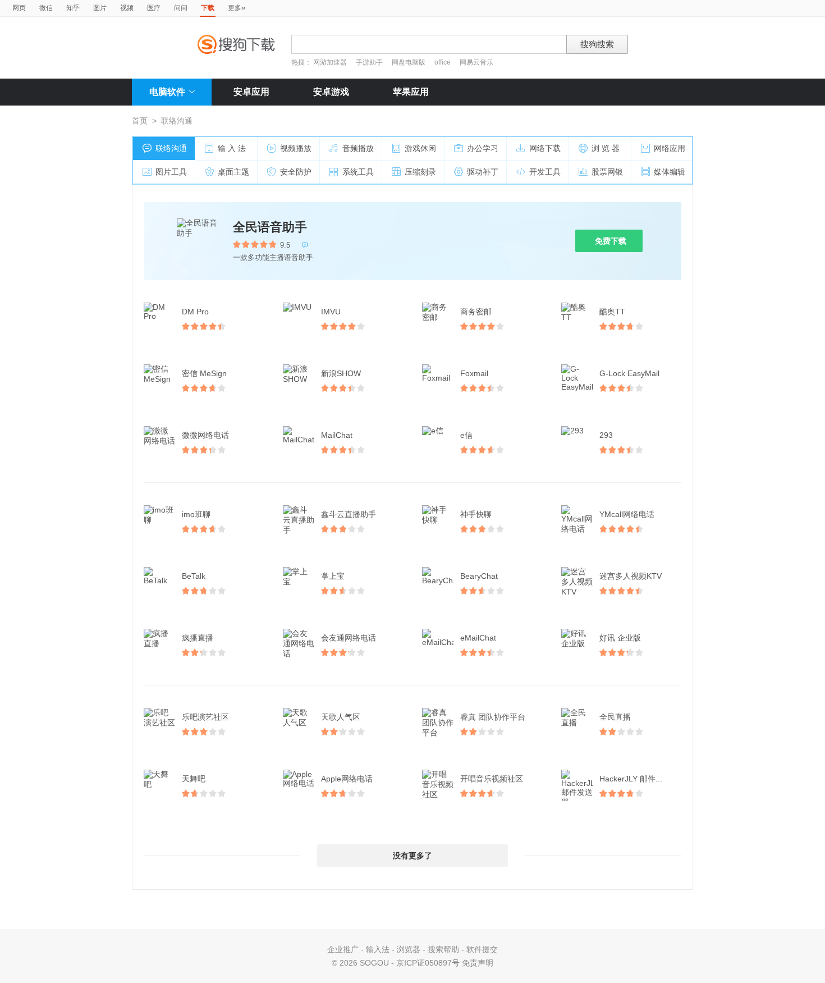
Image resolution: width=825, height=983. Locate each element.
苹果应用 (411, 92)
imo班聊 (196, 514)
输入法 (377, 949)
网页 (19, 8)
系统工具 (358, 171)
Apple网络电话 (347, 778)
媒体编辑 (669, 171)
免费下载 (610, 240)
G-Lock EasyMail (629, 373)
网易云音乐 (476, 62)
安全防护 (295, 171)
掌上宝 (333, 575)
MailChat (336, 435)
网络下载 (545, 148)
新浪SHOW (341, 373)
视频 (127, 8)
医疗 (154, 8)
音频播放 (358, 148)
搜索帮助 (443, 949)
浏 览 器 (606, 148)
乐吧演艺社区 (205, 716)
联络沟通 (171, 148)
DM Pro (195, 311)
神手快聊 (476, 514)
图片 (100, 8)
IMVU (331, 311)
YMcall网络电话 (626, 514)
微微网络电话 (205, 435)
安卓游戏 (331, 92)
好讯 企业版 (620, 637)
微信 (46, 8)
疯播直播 (197, 637)
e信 (466, 435)
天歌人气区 (340, 716)
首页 (140, 120)
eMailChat (478, 637)
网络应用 (669, 148)
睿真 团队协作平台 (492, 716)
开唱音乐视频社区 (491, 778)
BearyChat (479, 575)
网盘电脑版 (408, 62)
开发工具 (545, 171)
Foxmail (474, 373)
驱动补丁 (482, 171)
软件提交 (482, 949)
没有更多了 (412, 855)
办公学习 (482, 148)
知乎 (73, 8)
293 (606, 435)
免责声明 (477, 962)
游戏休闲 (420, 148)
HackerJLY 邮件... (630, 778)
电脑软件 (167, 92)
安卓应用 (251, 92)
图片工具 (171, 171)
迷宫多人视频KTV (630, 575)
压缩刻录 (420, 171)
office (443, 62)
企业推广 (343, 949)
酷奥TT (612, 311)
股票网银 (607, 171)
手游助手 (370, 62)
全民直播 (615, 716)
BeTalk (193, 575)
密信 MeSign (204, 373)
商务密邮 (476, 311)
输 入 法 (232, 148)
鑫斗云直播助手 (348, 514)
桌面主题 (233, 171)
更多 (237, 7)
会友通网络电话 (348, 637)
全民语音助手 (270, 227)
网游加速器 (330, 62)
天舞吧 (193, 778)
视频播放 (295, 148)
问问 (180, 8)
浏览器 (408, 949)
